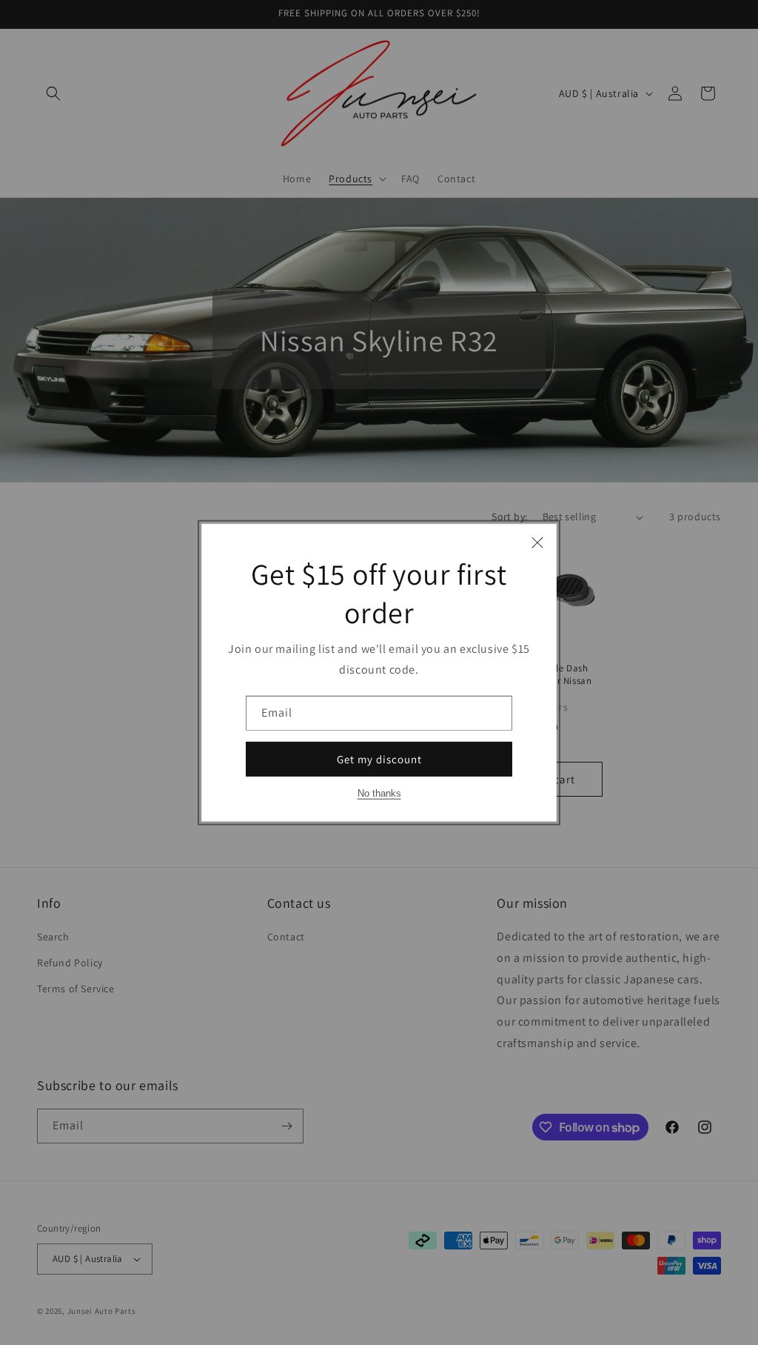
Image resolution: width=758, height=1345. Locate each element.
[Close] (537, 542)
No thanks (379, 793)
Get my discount (379, 758)
